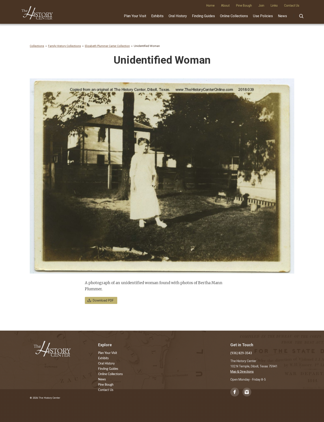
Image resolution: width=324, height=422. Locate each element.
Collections (37, 46)
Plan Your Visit (135, 16)
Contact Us (105, 390)
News (282, 16)
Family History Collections (64, 46)
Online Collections (234, 16)
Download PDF (103, 300)
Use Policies (263, 16)
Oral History (178, 16)
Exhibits (157, 16)
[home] (37, 11)
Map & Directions (242, 371)
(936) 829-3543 (241, 353)
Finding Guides (203, 16)
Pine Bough (106, 384)
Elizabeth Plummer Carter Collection (107, 46)
